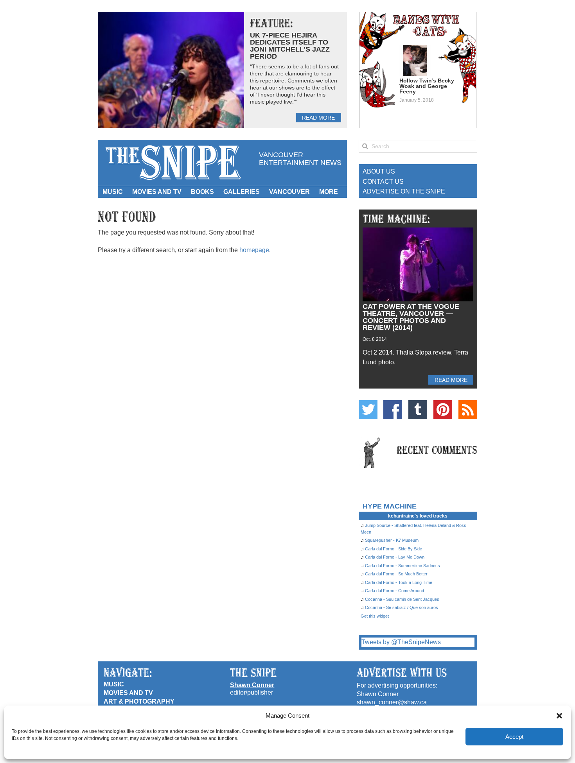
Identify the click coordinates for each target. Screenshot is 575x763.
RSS (467, 409)
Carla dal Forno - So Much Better (396, 573)
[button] (559, 716)
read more (318, 118)
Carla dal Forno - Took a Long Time (398, 582)
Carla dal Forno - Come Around (394, 590)
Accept (514, 736)
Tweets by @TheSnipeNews (401, 642)
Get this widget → (377, 616)
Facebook (392, 409)
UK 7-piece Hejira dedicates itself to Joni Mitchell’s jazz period (290, 46)
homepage (254, 250)
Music (112, 191)
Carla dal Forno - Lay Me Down (394, 557)
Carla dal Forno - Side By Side (393, 548)
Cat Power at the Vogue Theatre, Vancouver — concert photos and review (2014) (411, 317)
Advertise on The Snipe (404, 191)
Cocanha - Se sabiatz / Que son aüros (401, 607)
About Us (379, 171)
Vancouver (289, 191)
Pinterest (442, 409)
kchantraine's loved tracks (417, 516)
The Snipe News (172, 163)
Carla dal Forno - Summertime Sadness (402, 565)
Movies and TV (156, 191)
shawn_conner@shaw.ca (392, 702)
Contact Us (383, 181)
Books (202, 191)
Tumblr (417, 409)
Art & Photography (139, 701)
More (328, 191)
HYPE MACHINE (390, 506)
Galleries (241, 191)
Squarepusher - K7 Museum (392, 540)
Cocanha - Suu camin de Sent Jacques (402, 599)
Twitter (368, 409)
